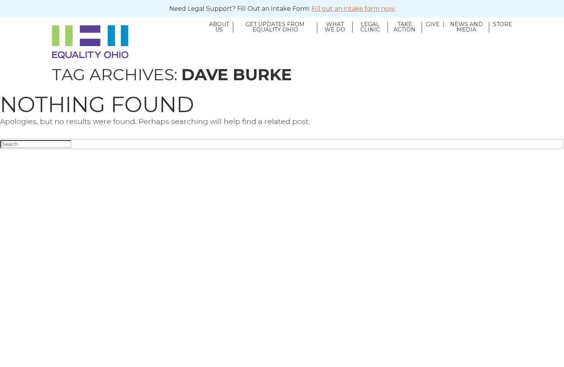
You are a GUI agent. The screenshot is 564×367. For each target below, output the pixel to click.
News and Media (466, 27)
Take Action (405, 27)
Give (433, 24)
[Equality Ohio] (128, 42)
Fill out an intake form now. (353, 8)
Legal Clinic (370, 27)
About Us (219, 27)
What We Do (335, 27)
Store (502, 24)
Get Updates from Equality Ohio (275, 27)
